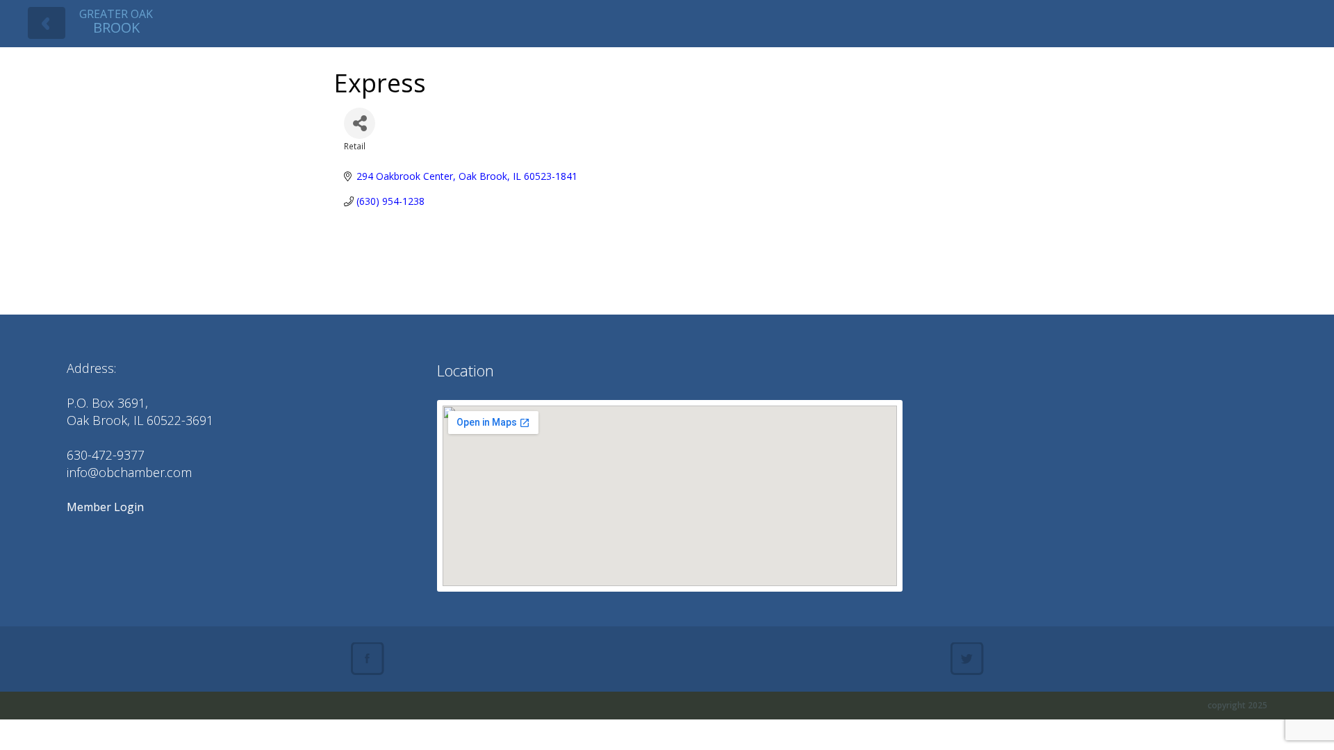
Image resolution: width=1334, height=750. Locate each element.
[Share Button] (359, 123)
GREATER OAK (116, 21)
